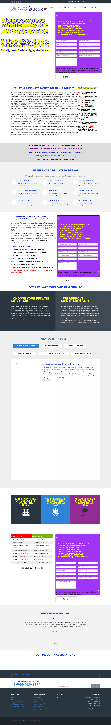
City (58, 44)
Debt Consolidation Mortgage (41, 708)
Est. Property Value (62, 51)
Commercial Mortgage (24, 353)
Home (51, 7)
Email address (83, 48)
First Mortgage (38, 697)
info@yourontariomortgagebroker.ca (89, 1)
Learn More (47, 381)
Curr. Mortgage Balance (86, 51)
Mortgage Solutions (70, 7)
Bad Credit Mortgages (82, 353)
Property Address (84, 40)
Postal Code (83, 44)
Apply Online (83, 7)
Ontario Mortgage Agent (17, 704)
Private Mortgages (51, 346)
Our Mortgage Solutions (17, 701)
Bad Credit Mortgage (39, 709)
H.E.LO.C (36, 701)
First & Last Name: (62, 40)
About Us (58, 7)
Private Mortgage (38, 706)
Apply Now (14, 703)
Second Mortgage (38, 699)
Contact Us (14, 708)
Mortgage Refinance (75, 346)
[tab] (51, 348)
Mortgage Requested (63, 55)
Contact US (93, 7)
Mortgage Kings (23, 720)
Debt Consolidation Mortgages (53, 353)
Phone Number (61, 48)
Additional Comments (63, 59)
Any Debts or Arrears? (85, 55)
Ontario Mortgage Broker (17, 706)
